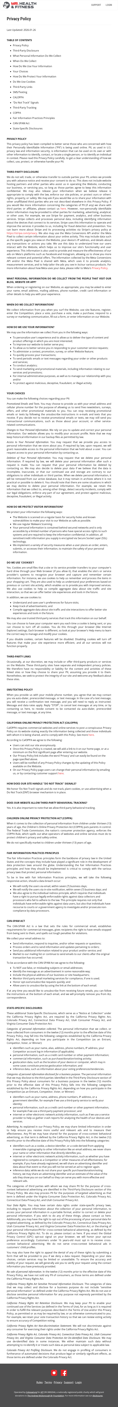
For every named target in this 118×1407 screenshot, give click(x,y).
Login (109, 5)
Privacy (58, 1382)
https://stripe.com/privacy (22, 233)
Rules (39, 1382)
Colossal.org (31, 1392)
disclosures (97, 1395)
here (63, 208)
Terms (48, 1382)
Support (96, 5)
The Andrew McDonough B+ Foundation (45, 1395)
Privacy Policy (100, 268)
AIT (42, 1392)
